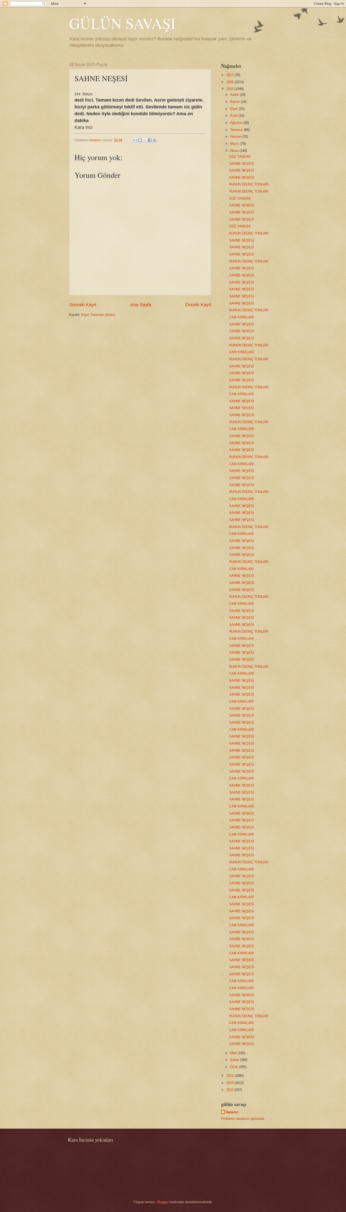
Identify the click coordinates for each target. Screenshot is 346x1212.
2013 (230, 1083)
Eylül (234, 115)
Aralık (235, 95)
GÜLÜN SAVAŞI (122, 23)
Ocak (234, 1067)
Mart (234, 1053)
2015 (230, 89)
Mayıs (235, 144)
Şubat (235, 1060)
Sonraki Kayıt (82, 304)
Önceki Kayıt (198, 304)
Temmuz (237, 130)
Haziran (236, 136)
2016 (230, 82)
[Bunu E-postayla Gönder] (135, 140)
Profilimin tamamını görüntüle (242, 1119)
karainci (232, 1112)
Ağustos (236, 123)
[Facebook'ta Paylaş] (149, 140)
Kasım (235, 102)
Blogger (162, 1202)
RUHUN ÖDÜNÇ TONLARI (248, 184)
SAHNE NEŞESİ (241, 163)
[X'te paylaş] (144, 140)
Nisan (235, 151)
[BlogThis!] (140, 140)
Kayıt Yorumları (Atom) (98, 315)
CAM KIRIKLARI (241, 317)
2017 (230, 75)
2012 (230, 1090)
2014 (230, 1076)
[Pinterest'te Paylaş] (154, 140)
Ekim (234, 109)
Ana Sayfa (140, 304)
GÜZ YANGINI (240, 156)
